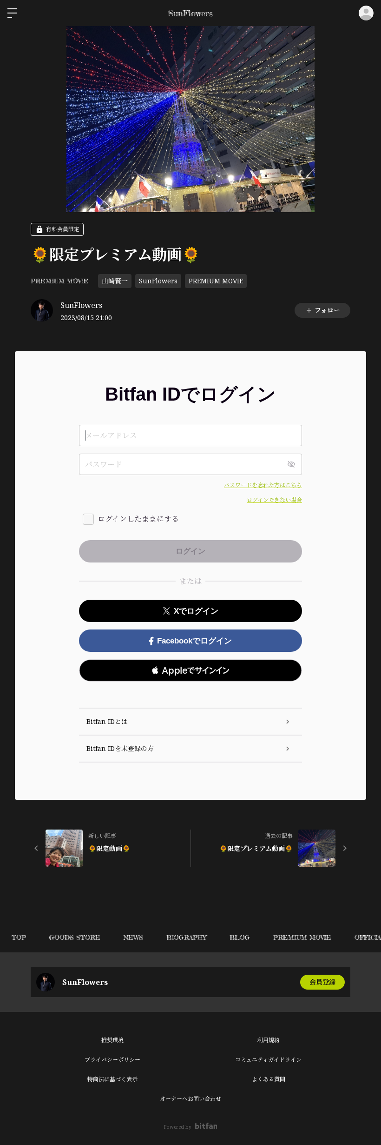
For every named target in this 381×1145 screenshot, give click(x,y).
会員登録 (322, 982)
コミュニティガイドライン (268, 1060)
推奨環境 (112, 1040)
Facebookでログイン (194, 640)
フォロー (327, 310)
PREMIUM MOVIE (60, 281)
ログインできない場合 (274, 500)
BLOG (240, 937)
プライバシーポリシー (112, 1060)
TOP (19, 937)
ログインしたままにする (138, 519)
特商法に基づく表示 (112, 1079)
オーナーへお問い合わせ (190, 1099)
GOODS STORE (74, 937)
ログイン (366, 13)
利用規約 (268, 1040)
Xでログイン (196, 611)
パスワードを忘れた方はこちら (263, 485)
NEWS (133, 937)
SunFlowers (158, 280)
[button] (190, 670)
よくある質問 (268, 1079)
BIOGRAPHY (186, 937)
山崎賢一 (115, 280)
